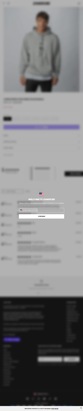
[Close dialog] (81, 408)
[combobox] (28, 210)
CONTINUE (41, 216)
